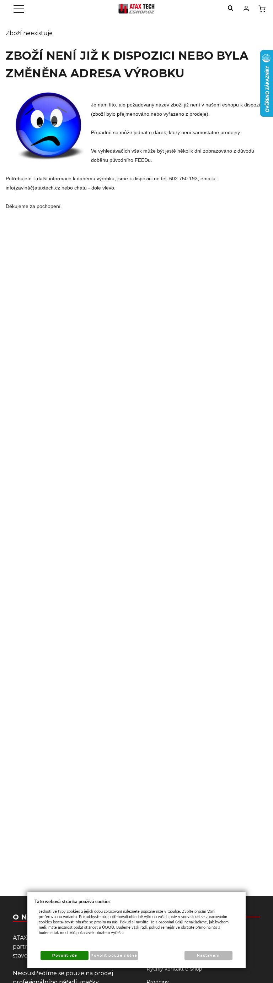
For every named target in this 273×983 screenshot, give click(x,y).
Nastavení (208, 955)
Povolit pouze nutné (114, 955)
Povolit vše (64, 955)
